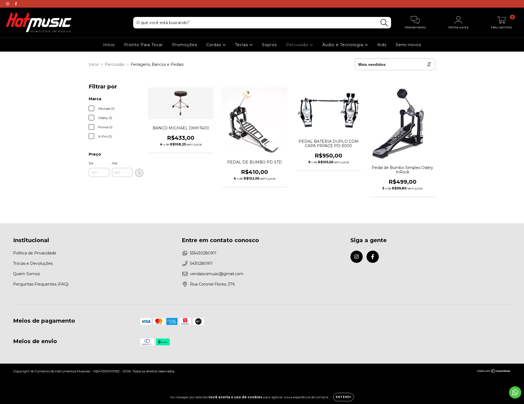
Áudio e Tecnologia (343, 44)
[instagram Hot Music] (8, 3)
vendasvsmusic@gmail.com (216, 273)
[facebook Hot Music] (15, 3)
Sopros (269, 44)
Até (114, 163)
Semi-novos (408, 44)
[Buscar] (384, 22)
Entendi (343, 397)
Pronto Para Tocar (143, 44)
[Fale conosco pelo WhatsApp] (515, 392)
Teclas (242, 44)
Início (109, 44)
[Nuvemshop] (494, 372)
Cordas (214, 44)
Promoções (184, 44)
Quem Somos (26, 273)
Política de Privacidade (34, 253)
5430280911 (201, 263)
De (91, 163)
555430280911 (203, 253)
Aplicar (139, 173)
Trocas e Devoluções (33, 263)
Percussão (298, 44)
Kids (381, 44)
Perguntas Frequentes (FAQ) (41, 284)
